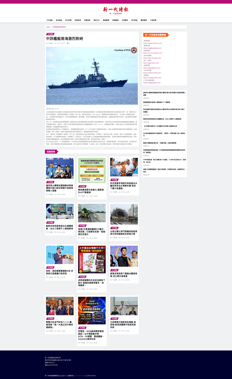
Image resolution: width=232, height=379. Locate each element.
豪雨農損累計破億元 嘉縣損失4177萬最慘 (156, 102)
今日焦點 (49, 20)
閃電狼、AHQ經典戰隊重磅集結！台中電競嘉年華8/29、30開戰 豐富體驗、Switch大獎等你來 (91, 335)
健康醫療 (106, 20)
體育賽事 (144, 20)
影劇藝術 (115, 20)
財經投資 (78, 20)
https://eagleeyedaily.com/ (152, 48)
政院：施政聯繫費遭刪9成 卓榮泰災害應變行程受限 (59, 272)
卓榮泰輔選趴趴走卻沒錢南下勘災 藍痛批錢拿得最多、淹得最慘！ (91, 282)
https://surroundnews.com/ (152, 53)
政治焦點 (59, 20)
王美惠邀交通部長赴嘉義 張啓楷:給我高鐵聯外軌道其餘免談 (123, 324)
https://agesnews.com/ (151, 63)
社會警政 (125, 20)
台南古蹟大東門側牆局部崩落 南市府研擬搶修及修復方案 (123, 232)
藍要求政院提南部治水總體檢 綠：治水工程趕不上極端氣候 (59, 227)
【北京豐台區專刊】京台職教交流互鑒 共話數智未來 (160, 126)
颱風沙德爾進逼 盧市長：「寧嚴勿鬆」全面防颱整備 (159, 143)
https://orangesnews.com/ (152, 78)
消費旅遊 (87, 20)
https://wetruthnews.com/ (152, 58)
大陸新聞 (153, 20)
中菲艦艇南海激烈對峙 (59, 27)
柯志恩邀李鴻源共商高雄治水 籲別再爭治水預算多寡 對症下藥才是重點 (123, 186)
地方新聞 (68, 20)
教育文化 (97, 20)
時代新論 (134, 20)
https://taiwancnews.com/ (152, 73)
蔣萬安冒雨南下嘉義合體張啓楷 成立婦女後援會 (123, 274)
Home (48, 27)
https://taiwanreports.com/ (152, 43)
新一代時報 (49, 43)
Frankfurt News (80, 376)
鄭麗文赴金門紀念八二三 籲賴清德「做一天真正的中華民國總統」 (59, 324)
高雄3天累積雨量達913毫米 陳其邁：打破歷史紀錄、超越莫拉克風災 (91, 231)
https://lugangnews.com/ (151, 68)
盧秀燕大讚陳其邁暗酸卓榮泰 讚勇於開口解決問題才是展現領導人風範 (59, 188)
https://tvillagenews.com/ (152, 83)
